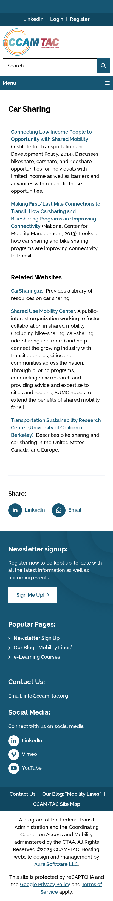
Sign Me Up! (30, 595)
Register (80, 19)
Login (56, 19)
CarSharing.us (27, 291)
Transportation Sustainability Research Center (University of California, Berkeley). (56, 427)
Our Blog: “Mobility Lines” (43, 647)
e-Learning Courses (37, 657)
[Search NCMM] (103, 65)
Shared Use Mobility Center (43, 311)
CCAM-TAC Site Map (56, 804)
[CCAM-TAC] (31, 42)
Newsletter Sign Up (37, 638)
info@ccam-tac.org (46, 696)
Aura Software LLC (56, 864)
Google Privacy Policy (45, 884)
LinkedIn (33, 19)
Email (74, 510)
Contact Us (23, 794)
